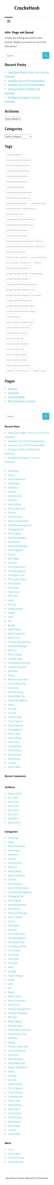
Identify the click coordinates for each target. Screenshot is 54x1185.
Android (12, 492)
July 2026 (13, 797)
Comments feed (16, 1157)
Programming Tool (17, 667)
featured (12, 562)
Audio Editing (14, 504)
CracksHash (27, 8)
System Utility (15, 717)
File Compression (16, 567)
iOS (9, 621)
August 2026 (14, 793)
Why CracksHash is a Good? (21, 401)
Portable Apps (15, 659)
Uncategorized (15, 729)
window (12, 763)
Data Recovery (15, 517)
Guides (11, 613)
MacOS (11, 625)
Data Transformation (18, 521)
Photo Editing (14, 654)
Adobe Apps (14, 483)
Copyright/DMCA (16, 397)
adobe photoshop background (18, 197)
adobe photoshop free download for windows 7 (25, 241)
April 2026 (13, 810)
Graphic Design (15, 608)
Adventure (13, 487)
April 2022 (13, 818)
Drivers (11, 554)
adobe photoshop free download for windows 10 (25, 246)
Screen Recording (16, 683)
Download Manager (18, 546)
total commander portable (17, 359)
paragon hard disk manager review (20, 305)
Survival (12, 713)
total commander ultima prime (19, 365)
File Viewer (13, 588)
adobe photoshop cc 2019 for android (21, 208)
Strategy (12, 709)
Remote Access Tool (18, 679)
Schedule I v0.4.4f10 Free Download (26, 80)
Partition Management (19, 642)
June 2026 (13, 802)
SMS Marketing (15, 692)
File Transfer (14, 583)
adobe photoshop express (17, 235)
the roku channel (13, 316)
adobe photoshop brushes (17, 203)
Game (11, 600)
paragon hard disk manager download (21, 284)
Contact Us (13, 393)
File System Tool (16, 575)
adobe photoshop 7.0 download (19, 160)
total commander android (17, 333)
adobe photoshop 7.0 (15, 154)
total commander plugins (16, 354)
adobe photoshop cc (39, 203)
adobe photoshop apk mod (17, 181)
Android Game (15, 496)
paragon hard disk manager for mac (20, 289)
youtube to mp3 (39, 370)
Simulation (13, 688)
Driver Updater (15, 550)
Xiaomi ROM (14, 767)
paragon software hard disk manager (21, 311)
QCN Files (13, 671)
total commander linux (15, 349)
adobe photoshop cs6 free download (21, 219)
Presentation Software (19, 663)
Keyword (37, 262)
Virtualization (14, 746)
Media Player (14, 629)
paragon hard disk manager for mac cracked (24, 295)
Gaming (12, 604)
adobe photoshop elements (17, 230)
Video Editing (14, 738)
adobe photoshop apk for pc (17, 176)
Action (11, 475)
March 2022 (14, 822)
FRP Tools (13, 596)
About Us (12, 388)
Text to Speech (15, 721)
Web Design (14, 759)
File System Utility (17, 579)
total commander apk (15, 338)
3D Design (13, 471)
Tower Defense (15, 725)
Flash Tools (13, 592)
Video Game (14, 742)
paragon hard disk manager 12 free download (24, 273)
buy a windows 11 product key (18, 262)
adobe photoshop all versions (18, 165)
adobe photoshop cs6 (15, 214)
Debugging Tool (15, 529)
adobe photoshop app (15, 187)
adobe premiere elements (17, 257)
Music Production (16, 633)
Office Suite (14, 638)
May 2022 (13, 814)
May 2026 (13, 806)
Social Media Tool (16, 696)
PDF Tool (12, 650)
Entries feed (14, 1153)
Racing (11, 675)
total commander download (17, 343)
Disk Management (17, 537)
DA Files (12, 512)
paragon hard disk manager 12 (18, 268)
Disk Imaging (14, 533)
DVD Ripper (14, 558)
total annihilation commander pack (20, 322)
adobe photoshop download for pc (20, 224)
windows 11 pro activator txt (18, 370)
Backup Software (16, 508)
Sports (11, 704)
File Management (17, 571)
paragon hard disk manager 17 (18, 278)
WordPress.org (15, 1162)
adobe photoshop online (16, 251)
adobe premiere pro (38, 257)
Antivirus (12, 500)
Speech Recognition (18, 700)
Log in (11, 1149)
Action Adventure (16, 479)
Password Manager (18, 646)
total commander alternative (18, 327)
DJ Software (14, 542)
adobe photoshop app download (19, 192)
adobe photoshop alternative (18, 170)
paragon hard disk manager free (19, 300)
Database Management (20, 525)
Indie (10, 617)
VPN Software (15, 750)
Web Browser (15, 754)
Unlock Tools (14, 734)
